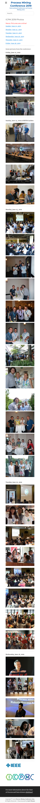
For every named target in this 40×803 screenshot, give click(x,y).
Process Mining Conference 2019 (25, 799)
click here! (29, 792)
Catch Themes (31, 801)
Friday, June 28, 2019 (13, 43)
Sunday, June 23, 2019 (13, 26)
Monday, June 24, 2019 (14, 30)
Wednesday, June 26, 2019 (15, 36)
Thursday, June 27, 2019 (14, 40)
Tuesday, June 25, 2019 (14, 33)
